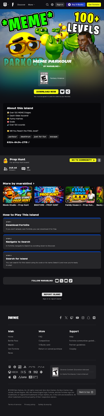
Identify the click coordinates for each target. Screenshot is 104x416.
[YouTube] (57, 281)
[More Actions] (99, 160)
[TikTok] (70, 281)
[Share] (68, 91)
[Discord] (66, 281)
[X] (61, 281)
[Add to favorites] (62, 91)
